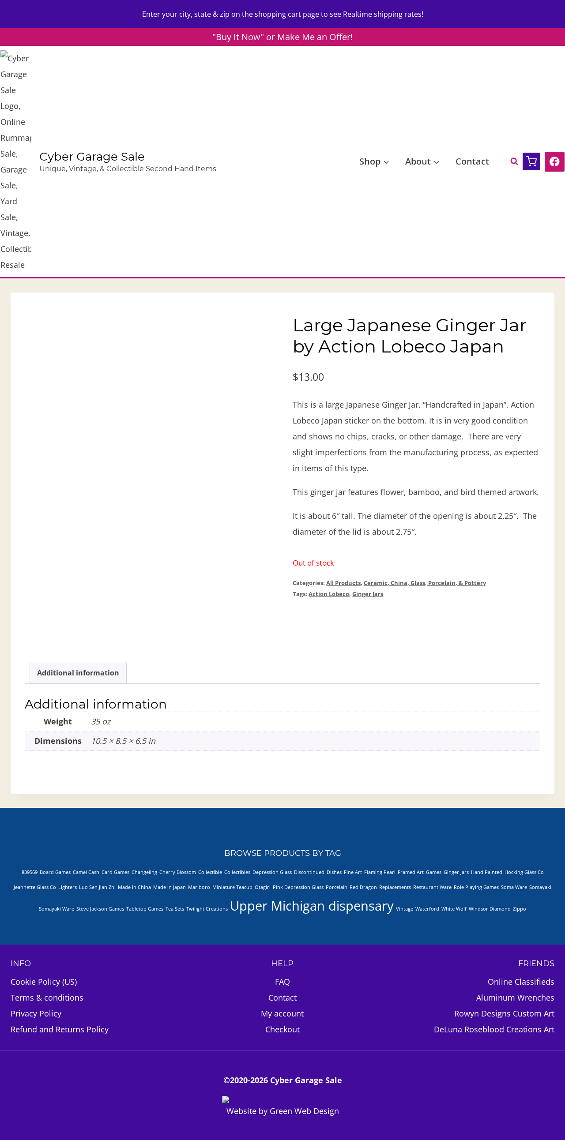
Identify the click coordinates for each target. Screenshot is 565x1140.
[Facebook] (555, 162)
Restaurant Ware (432, 887)
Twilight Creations (207, 909)
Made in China (134, 887)
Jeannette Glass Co (35, 887)
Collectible (210, 872)
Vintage (404, 909)
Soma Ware (514, 887)
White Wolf (454, 909)
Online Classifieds (521, 981)
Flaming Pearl (380, 872)
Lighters (67, 887)
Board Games (55, 872)
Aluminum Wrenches (515, 997)
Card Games (115, 872)
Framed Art (411, 872)
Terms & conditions (47, 997)
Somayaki (540, 887)
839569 (30, 872)
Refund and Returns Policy (60, 1029)
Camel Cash (86, 872)
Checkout (282, 1029)
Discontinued (309, 872)
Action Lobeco (329, 594)
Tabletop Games (144, 909)
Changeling (144, 872)
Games (433, 872)
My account (282, 1013)
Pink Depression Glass (298, 887)
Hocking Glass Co (524, 872)
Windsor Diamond (490, 909)
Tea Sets (175, 909)
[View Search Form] (509, 161)
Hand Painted (486, 872)
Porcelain (336, 887)
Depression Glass (272, 872)
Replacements (395, 887)
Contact (472, 161)
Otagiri (263, 887)
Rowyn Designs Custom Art (504, 1013)
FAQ (282, 981)
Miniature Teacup (232, 887)
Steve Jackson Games (100, 909)
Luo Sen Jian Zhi (97, 887)
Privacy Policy (36, 1013)
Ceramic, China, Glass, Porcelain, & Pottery (425, 583)
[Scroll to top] (515, 1108)
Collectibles (237, 872)
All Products (343, 583)
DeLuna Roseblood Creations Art (494, 1029)
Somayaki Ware (56, 909)
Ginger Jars (367, 594)
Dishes (334, 872)
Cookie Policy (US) (44, 981)
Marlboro (199, 887)
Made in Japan (169, 887)
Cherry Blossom (177, 872)
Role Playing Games (476, 887)
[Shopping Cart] (531, 161)
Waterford (427, 909)
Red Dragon (363, 887)
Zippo (519, 909)
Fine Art (353, 872)
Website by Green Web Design (282, 1111)
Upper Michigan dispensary (312, 906)
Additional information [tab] (78, 673)
